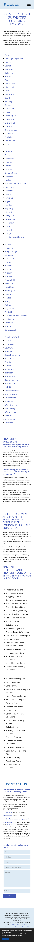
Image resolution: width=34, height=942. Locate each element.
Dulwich (8, 151)
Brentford (9, 94)
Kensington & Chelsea (14, 237)
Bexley (7, 80)
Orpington (9, 294)
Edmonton (9, 158)
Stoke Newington (12, 355)
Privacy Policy (16, 924)
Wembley (9, 401)
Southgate (9, 344)
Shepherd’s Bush (12, 337)
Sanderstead (10, 330)
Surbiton (9, 362)
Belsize (8, 76)
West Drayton (11, 405)
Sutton (8, 365)
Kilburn (8, 244)
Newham (9, 283)
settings (20, 935)
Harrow (8, 194)
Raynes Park (10, 308)
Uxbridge (9, 387)
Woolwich (9, 422)
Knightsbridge (11, 251)
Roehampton (10, 319)
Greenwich (9, 176)
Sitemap (24, 924)
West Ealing (10, 408)
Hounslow (9, 223)
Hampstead (10, 187)
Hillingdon (9, 215)
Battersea (9, 69)
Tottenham (10, 376)
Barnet (8, 66)
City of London (11, 130)
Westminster (10, 412)
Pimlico (8, 298)
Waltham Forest (12, 390)
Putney (8, 305)
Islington (9, 233)
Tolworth (9, 373)
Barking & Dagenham (14, 58)
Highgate (9, 212)
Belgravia (9, 73)
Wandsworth (10, 398)
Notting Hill (10, 290)
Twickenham (10, 383)
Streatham (9, 358)
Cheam (8, 112)
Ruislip (8, 326)
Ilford (7, 226)
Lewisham (9, 258)
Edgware (8, 162)
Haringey (9, 190)
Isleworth (9, 230)
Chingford (9, 119)
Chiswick (8, 126)
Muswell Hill (10, 280)
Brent (7, 98)
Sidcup (8, 340)
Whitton (8, 415)
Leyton (8, 262)
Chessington (10, 115)
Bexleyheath (10, 83)
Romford (9, 323)
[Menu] (28, 4)
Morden (8, 276)
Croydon (8, 144)
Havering (9, 198)
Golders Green (11, 173)
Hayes (7, 201)
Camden (8, 105)
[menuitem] (28, 4)
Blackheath (10, 87)
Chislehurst (10, 123)
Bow (7, 91)
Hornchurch (10, 219)
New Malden (10, 287)
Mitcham (9, 273)
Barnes (8, 62)
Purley (7, 301)
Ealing (7, 155)
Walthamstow (11, 394)
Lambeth (9, 255)
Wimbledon (10, 419)
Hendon (8, 205)
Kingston (9, 248)
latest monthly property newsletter (20, 927)
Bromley (8, 101)
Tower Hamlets (11, 380)
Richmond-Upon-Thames (16, 315)
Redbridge (9, 312)
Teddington (10, 369)
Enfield (8, 166)
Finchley (8, 169)
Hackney (8, 180)
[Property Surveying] (11, 4)
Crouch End (10, 140)
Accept (5, 939)
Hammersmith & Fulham (15, 183)
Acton (7, 55)
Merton (8, 269)
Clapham (9, 133)
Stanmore (9, 351)
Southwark (9, 348)
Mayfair (8, 265)
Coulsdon (9, 137)
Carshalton (9, 108)
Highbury (9, 208)
